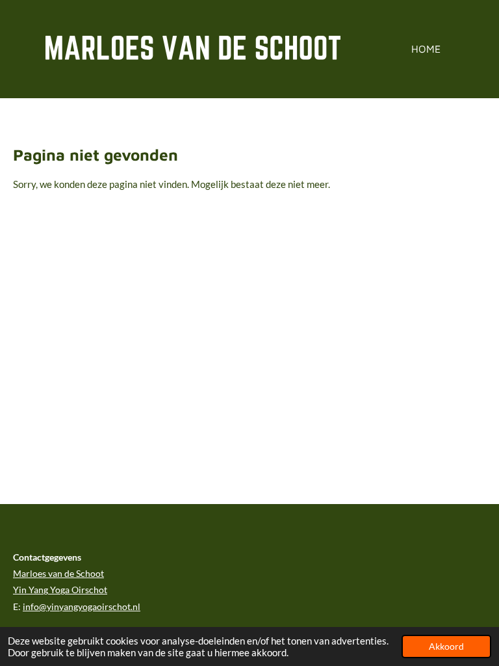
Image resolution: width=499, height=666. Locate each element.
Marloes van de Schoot (58, 573)
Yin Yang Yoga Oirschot (60, 589)
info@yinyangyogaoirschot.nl (81, 606)
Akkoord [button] (446, 646)
